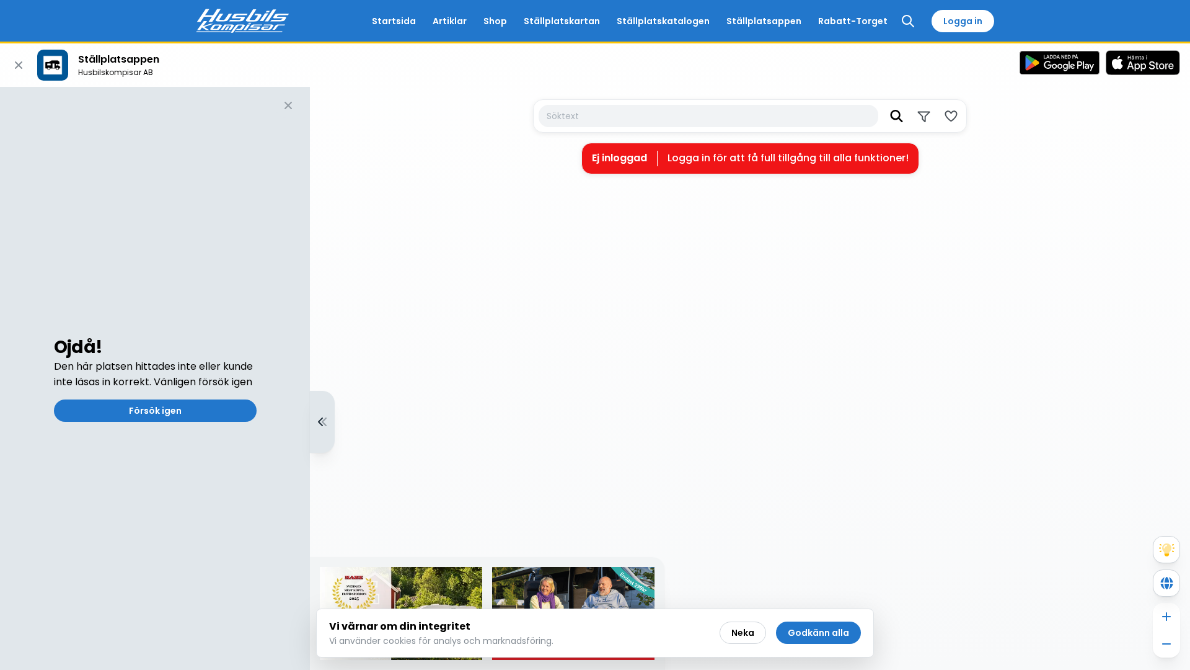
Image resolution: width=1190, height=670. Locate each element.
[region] (595, 378)
